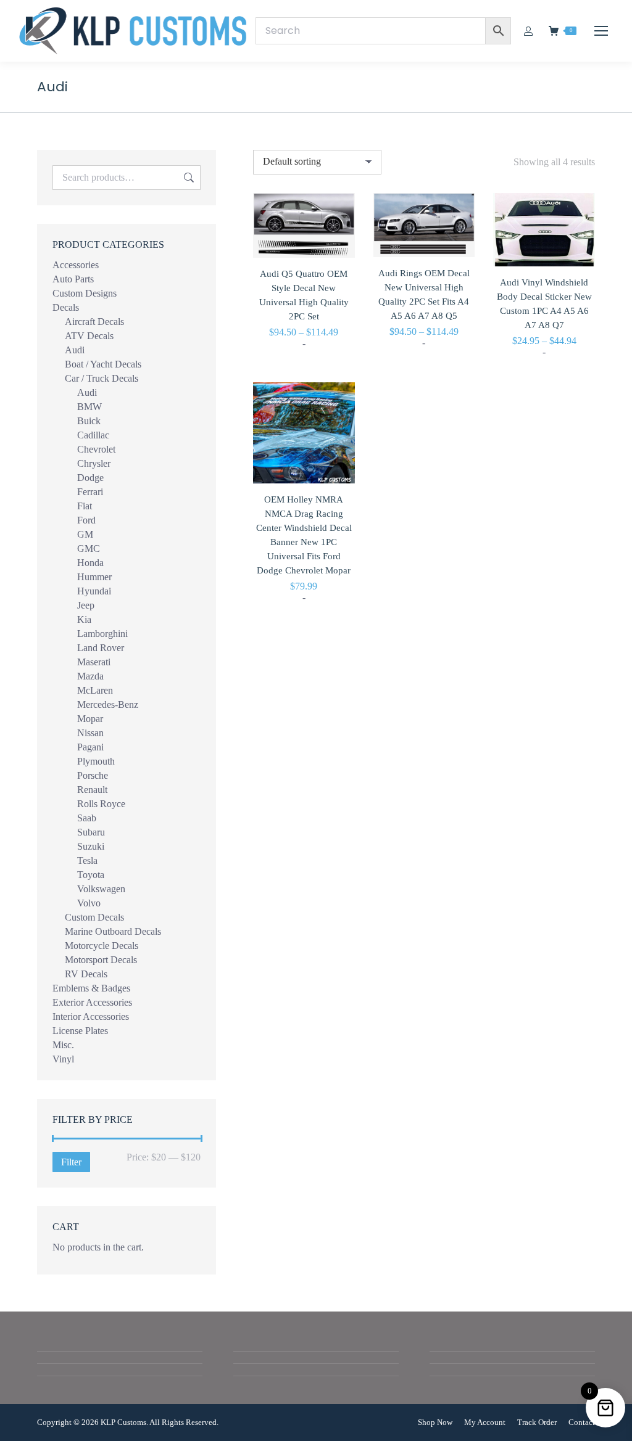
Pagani (90, 747)
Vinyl (63, 1059)
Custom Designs (84, 293)
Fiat (84, 506)
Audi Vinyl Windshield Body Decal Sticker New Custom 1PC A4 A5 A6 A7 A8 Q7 (544, 303)
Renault (92, 789)
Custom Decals (94, 917)
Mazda (90, 676)
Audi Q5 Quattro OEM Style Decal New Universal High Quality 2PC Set (304, 295)
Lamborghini (102, 633)
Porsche (92, 775)
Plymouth (96, 761)
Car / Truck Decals (101, 378)
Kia (84, 619)
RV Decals (86, 974)
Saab (86, 818)
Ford (86, 520)
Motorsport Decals (101, 960)
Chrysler (93, 463)
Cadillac (93, 435)
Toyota (90, 874)
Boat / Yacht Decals (103, 364)
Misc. (63, 1045)
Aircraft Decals (94, 321)
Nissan (90, 733)
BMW (89, 406)
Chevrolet (96, 449)
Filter (71, 1162)
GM (85, 534)
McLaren (95, 690)
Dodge (90, 477)
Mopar (90, 718)
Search (187, 177)
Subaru (91, 832)
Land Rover (100, 647)
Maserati (93, 662)
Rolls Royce (101, 804)
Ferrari (90, 491)
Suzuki (90, 846)
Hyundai (94, 591)
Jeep (85, 605)
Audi (75, 350)
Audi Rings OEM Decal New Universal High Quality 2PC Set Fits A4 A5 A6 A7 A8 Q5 (424, 294)
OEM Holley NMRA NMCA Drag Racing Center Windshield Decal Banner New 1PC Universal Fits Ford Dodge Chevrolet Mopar (304, 535)
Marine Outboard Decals (113, 931)
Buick (89, 421)
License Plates (80, 1030)
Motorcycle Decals (101, 945)
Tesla (87, 860)
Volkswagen (101, 889)
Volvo (89, 903)
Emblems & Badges (91, 988)
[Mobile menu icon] (601, 30)
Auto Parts (73, 279)
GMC (88, 548)
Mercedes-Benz (107, 704)
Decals (65, 307)
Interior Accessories (90, 1016)
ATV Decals (89, 335)
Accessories (75, 265)
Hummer (94, 577)
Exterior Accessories (92, 1002)
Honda (90, 562)
